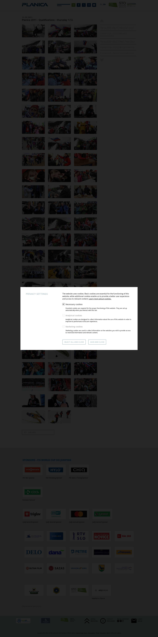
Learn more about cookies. (100, 299)
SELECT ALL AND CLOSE (74, 342)
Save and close (97, 342)
